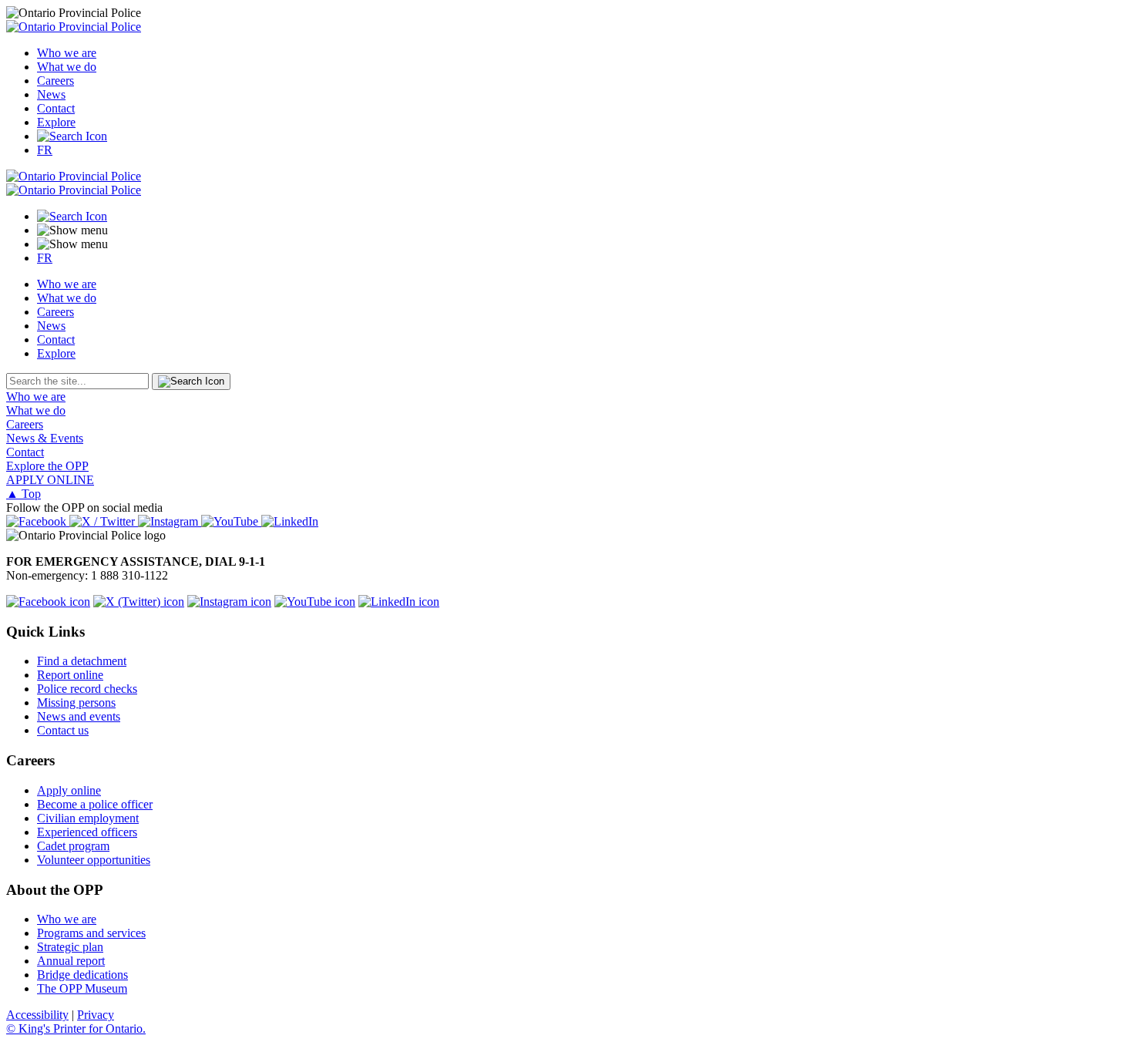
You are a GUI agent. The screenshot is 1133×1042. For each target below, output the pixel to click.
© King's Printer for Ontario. (76, 1028)
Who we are (66, 52)
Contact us (63, 730)
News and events (78, 716)
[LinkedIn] (289, 521)
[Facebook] (37, 521)
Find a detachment (81, 660)
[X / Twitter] (103, 521)
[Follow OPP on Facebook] (48, 601)
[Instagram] (169, 521)
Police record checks (87, 688)
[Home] (73, 26)
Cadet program (73, 845)
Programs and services (91, 932)
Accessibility (37, 1014)
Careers (55, 80)
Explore (56, 122)
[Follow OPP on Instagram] (229, 601)
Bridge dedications (82, 974)
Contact (56, 108)
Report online (70, 674)
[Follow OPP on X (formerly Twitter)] (138, 601)
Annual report (71, 960)
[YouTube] (231, 521)
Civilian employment (88, 818)
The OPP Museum (82, 988)
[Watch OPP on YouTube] (314, 601)
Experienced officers (87, 832)
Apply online (69, 790)
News (51, 94)
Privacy (95, 1014)
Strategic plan (70, 946)
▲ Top (23, 493)
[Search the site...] (72, 136)
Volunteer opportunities (93, 859)
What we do (66, 66)
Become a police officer (95, 804)
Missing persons (76, 702)
